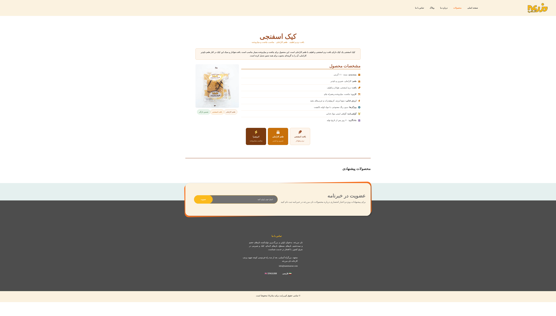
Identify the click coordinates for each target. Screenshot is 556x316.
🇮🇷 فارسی (286, 273)
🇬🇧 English (271, 273)
